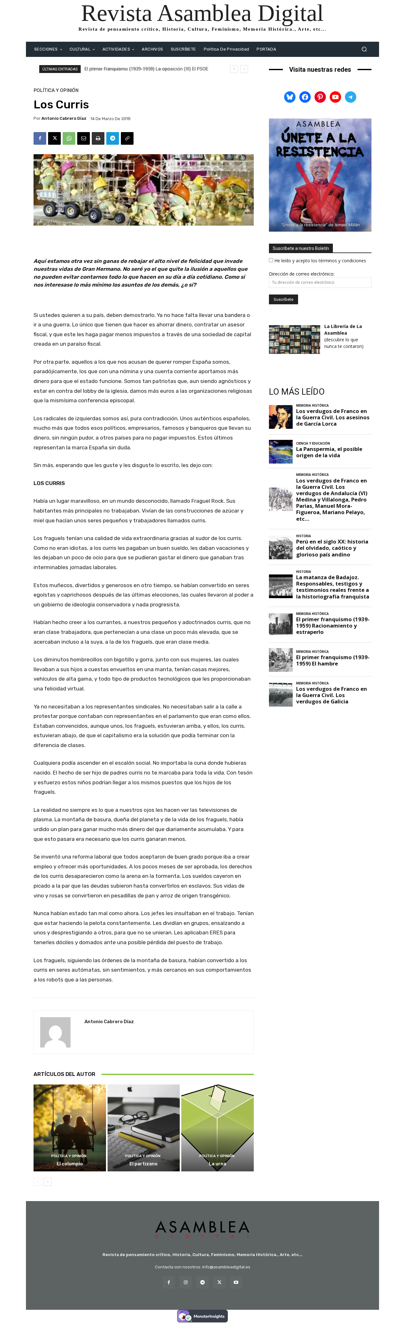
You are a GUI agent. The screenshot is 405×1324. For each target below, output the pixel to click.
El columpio (70, 1164)
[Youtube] (236, 1282)
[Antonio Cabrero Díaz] (59, 1032)
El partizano (143, 1164)
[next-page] (48, 1182)
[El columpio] (70, 1127)
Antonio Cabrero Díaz (63, 118)
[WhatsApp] (69, 138)
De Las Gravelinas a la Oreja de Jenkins (125, 69)
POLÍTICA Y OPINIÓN (56, 90)
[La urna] (217, 1127)
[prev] (234, 69)
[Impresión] (98, 138)
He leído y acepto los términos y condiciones (320, 261)
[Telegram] (112, 138)
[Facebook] (40, 138)
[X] (54, 138)
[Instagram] (185, 1282)
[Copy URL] (127, 138)
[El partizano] (144, 1127)
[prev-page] (37, 1182)
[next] (244, 69)
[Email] (83, 138)
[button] (364, 49)
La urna (217, 1164)
